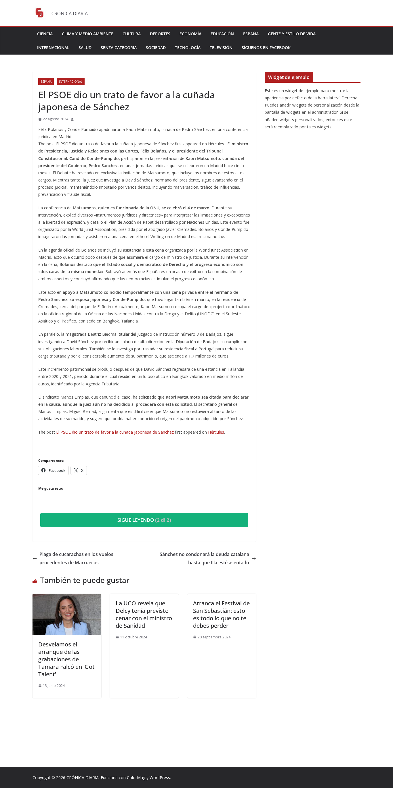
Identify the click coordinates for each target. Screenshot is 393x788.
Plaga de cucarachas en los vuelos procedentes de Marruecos (76, 558)
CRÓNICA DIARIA (82, 777)
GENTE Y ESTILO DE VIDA (292, 33)
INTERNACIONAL (53, 47)
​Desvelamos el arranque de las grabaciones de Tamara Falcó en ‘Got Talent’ (66, 659)
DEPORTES (160, 33)
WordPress (160, 777)
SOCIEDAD (156, 47)
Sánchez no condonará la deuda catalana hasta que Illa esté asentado (204, 558)
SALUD (85, 47)
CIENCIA (45, 33)
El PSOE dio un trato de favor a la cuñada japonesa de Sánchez (115, 432)
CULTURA (132, 33)
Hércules (216, 432)
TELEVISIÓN (221, 47)
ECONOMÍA (190, 33)
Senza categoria (119, 47)
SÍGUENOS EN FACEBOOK (266, 47)
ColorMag (136, 777)
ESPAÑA (251, 33)
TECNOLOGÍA (188, 47)
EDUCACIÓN (222, 33)
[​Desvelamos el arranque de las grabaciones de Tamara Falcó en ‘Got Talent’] (67, 598)
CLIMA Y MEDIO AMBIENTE (87, 33)
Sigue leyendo (144, 520)
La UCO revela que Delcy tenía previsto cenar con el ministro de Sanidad (144, 614)
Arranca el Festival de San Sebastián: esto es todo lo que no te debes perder (221, 614)
